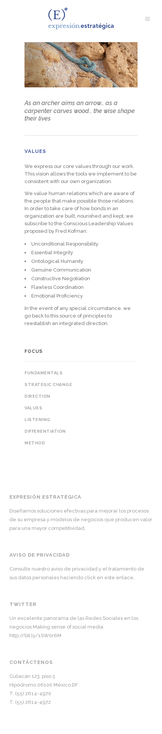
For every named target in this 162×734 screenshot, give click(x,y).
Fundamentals (43, 373)
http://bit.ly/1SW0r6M (35, 635)
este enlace (118, 577)
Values (33, 408)
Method (34, 443)
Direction (37, 396)
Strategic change (48, 384)
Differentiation (45, 431)
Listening (37, 419)
